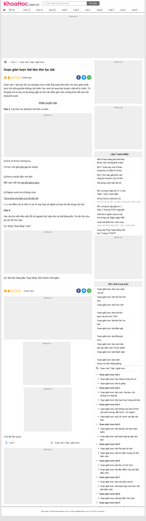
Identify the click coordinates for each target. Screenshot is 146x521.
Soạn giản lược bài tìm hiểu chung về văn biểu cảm (119, 454)
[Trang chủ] (21, 3)
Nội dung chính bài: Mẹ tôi (109, 183)
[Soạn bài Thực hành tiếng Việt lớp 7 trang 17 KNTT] (98, 231)
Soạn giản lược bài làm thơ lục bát (111, 322)
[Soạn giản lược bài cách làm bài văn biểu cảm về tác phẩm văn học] (98, 345)
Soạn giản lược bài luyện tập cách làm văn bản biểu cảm (120, 488)
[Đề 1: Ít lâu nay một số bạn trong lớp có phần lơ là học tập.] (98, 168)
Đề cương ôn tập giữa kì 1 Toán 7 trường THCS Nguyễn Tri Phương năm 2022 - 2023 (110, 208)
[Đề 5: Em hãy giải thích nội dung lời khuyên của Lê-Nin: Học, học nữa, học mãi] (98, 176)
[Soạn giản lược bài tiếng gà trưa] (98, 337)
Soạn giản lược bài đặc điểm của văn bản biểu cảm (119, 471)
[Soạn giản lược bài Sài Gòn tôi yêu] (98, 298)
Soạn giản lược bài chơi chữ (110, 305)
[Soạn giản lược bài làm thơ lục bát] (98, 321)
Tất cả (11, 10)
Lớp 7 (13, 62)
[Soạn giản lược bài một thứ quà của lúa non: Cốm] (98, 314)
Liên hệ (94, 511)
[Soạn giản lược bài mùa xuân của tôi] (98, 290)
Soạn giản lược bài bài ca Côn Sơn (116, 465)
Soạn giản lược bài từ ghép (112, 383)
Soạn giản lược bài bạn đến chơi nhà (117, 498)
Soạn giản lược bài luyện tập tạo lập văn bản (118, 438)
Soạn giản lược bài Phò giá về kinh (116, 448)
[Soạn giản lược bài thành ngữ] (98, 353)
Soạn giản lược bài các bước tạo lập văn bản (119, 418)
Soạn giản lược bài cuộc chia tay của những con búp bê (117, 394)
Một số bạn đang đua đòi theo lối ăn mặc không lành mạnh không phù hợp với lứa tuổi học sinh (110, 161)
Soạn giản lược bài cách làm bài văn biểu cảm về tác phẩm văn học (111, 346)
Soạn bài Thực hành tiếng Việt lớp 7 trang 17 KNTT (111, 231)
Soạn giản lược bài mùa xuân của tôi (110, 291)
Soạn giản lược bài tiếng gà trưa (109, 338)
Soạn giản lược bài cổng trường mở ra (118, 379)
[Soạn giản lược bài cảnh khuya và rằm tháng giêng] (98, 361)
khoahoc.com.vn (5, 62)
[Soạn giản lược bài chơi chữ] (98, 306)
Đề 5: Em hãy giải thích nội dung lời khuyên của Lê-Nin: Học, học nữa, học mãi (110, 177)
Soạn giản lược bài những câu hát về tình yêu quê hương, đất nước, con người (119, 410)
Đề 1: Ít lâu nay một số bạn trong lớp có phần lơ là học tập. (109, 169)
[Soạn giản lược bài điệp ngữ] (98, 329)
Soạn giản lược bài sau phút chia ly (116, 481)
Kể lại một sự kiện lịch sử (109, 198)
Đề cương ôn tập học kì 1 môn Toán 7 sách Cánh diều (111, 192)
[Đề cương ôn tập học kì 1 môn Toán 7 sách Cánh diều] (98, 192)
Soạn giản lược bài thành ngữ (111, 352)
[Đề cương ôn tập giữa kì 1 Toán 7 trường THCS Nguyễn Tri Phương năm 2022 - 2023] (98, 207)
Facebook (100, 511)
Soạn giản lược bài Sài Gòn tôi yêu (111, 299)
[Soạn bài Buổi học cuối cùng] (98, 223)
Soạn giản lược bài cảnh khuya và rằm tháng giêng (109, 362)
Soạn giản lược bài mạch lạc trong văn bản (120, 400)
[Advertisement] (73, 38)
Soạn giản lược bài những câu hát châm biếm (119, 430)
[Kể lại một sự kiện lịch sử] (98, 200)
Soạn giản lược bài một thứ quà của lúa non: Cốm (109, 314)
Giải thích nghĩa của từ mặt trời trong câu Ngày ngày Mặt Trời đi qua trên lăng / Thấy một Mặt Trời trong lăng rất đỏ (111, 216)
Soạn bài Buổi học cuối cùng (110, 222)
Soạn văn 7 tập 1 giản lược (32, 62)
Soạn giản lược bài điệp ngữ (110, 328)
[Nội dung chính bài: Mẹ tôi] (98, 184)
